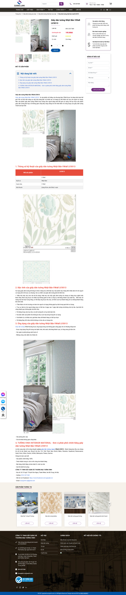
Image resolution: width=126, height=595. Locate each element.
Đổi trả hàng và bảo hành (67, 549)
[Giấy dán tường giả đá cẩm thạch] (98, 503)
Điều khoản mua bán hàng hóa (68, 540)
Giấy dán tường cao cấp (29, 14)
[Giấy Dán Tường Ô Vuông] (27, 503)
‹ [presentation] (15, 58)
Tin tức (43, 546)
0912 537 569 (70, 29)
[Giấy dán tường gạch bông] (75, 503)
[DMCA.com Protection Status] (69, 553)
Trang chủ (18, 14)
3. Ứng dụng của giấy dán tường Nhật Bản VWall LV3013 (35, 83)
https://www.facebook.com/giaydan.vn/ (41, 478)
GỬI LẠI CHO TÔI (98, 89)
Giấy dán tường (19, 327)
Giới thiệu (43, 540)
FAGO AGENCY (84, 593)
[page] (101, 9)
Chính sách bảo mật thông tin (68, 546)
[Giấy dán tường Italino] (51, 503)
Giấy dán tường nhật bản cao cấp (47, 14)
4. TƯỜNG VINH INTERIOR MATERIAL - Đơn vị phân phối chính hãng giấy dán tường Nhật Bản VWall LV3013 (44, 86)
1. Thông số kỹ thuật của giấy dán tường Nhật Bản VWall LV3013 (37, 77)
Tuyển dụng (44, 553)
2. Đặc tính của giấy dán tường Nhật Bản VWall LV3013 (34, 80)
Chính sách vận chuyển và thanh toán (70, 543)
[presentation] (16, 504)
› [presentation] (48, 58)
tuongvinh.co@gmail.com (27, 480)
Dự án (42, 549)
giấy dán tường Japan (48, 449)
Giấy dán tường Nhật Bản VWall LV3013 (27, 97)
